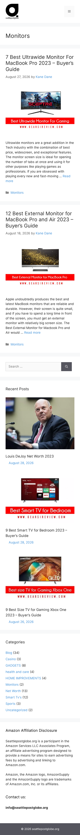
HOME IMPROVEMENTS (23, 678)
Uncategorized (17, 710)
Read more (32, 332)
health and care (17, 672)
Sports (10, 704)
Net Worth (13, 691)
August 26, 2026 (21, 622)
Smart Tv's (14, 697)
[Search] (66, 366)
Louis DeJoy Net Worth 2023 (30, 456)
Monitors (17, 192)
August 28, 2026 (21, 463)
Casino (11, 659)
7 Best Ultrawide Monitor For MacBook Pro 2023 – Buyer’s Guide (40, 63)
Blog (9, 653)
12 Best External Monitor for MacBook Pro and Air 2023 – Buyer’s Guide (39, 219)
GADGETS (13, 665)
